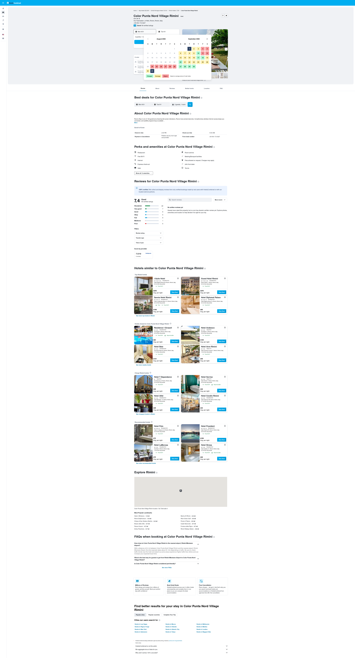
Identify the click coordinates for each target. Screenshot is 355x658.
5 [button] (161, 53)
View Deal (175, 292)
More (135, 123)
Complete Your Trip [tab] (170, 615)
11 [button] (157, 58)
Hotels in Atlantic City (172, 629)
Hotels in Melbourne (203, 624)
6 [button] (165, 53)
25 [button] (157, 66)
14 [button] (170, 58)
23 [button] (148, 66)
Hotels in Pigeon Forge (142, 627)
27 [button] (165, 66)
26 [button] (161, 66)
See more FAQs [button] (167, 567)
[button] (3, 3)
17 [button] (152, 62)
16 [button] (148, 62)
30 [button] (148, 71)
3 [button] (152, 53)
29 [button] (174, 66)
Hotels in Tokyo (170, 632)
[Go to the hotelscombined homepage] (14, 3)
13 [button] (165, 58)
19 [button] (161, 62)
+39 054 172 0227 (140, 23)
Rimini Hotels (172, 10)
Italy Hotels (141, 10)
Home (135, 10)
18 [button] (157, 62)
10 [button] (152, 58)
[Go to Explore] (3, 24)
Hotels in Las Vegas (141, 624)
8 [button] (174, 53)
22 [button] (174, 62)
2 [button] (147, 53)
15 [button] (174, 58)
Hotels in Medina (202, 627)
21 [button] (170, 62)
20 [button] (165, 62)
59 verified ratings (147, 25)
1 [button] (174, 49)
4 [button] (156, 53)
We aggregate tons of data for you (146, 649)
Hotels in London (202, 629)
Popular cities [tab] (140, 615)
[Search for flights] (3, 8)
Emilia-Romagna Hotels (157, 10)
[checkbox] (143, 255)
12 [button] (161, 58)
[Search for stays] (3, 12)
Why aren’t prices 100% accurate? (146, 653)
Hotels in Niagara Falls (204, 632)
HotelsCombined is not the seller (146, 646)
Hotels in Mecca (171, 624)
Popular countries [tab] (154, 615)
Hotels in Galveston (141, 632)
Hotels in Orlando (171, 627)
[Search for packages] (3, 20)
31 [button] (152, 71)
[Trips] (3, 29)
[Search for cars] (3, 16)
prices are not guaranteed (175, 640)
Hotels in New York (141, 629)
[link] (145, 316)
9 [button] (147, 58)
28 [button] (170, 66)
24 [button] (152, 66)
